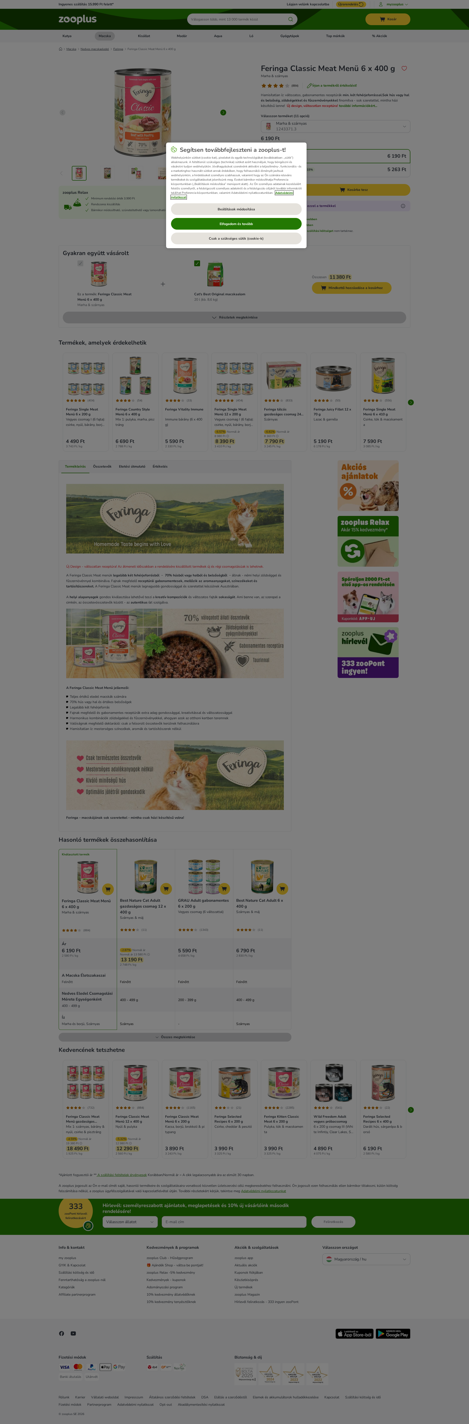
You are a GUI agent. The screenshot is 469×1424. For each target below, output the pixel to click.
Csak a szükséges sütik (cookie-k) (236, 238)
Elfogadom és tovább (236, 224)
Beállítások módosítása (236, 209)
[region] (236, 195)
